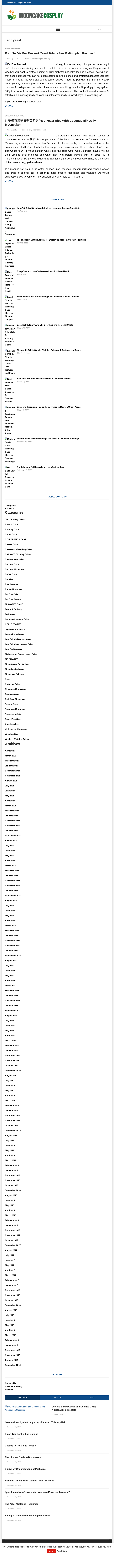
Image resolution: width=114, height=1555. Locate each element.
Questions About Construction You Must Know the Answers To (38, 1492)
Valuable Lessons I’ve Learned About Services (29, 1480)
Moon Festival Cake (14, 669)
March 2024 (10, 865)
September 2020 (13, 1070)
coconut (25, 130)
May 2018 (9, 1205)
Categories (10, 505)
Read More (62, 1551)
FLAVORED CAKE (14, 604)
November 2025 (12, 775)
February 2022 (12, 990)
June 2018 (10, 1200)
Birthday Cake (12, 529)
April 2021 (10, 1035)
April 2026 (10, 750)
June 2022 (10, 970)
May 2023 (9, 915)
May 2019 (9, 1150)
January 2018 (11, 1225)
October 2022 (11, 950)
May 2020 (9, 1090)
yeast (51, 59)
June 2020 (10, 1085)
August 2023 (11, 900)
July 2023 (9, 905)
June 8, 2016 (11, 130)
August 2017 (11, 1250)
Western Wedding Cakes (17, 739)
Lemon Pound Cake (14, 634)
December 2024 (12, 820)
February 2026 (12, 760)
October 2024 (11, 830)
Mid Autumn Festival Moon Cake (21, 654)
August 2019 (11, 1135)
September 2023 (13, 895)
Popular (22, 1397)
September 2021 (13, 1010)
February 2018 (12, 1220)
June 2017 (10, 1260)
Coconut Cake (12, 564)
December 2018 (12, 1175)
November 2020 (12, 1060)
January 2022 (11, 995)
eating (34, 59)
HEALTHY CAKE (13, 624)
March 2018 (10, 1215)
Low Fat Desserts (13, 649)
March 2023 (10, 925)
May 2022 (9, 975)
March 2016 (10, 1335)
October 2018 (11, 1185)
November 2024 (12, 825)
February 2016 (12, 1340)
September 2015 (13, 1365)
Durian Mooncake (13, 589)
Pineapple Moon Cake (15, 689)
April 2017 (10, 1270)
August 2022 (11, 960)
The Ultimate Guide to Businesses (23, 1457)
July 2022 (9, 965)
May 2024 (9, 855)
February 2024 (12, 870)
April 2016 (10, 1330)
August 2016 (11, 1310)
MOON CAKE (11, 659)
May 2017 (9, 1265)
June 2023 (10, 910)
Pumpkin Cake (12, 694)
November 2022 (12, 945)
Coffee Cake (11, 574)
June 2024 (10, 850)
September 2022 (13, 955)
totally (46, 59)
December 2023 (12, 880)
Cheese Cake (11, 544)
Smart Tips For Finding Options (21, 1434)
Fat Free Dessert (13, 49)
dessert (28, 59)
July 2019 (9, 1140)
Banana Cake (11, 524)
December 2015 (12, 1350)
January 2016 (11, 1345)
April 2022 (10, 980)
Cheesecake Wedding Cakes (18, 549)
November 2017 (12, 1235)
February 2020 (12, 1105)
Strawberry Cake (13, 714)
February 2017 (12, 1280)
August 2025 (11, 780)
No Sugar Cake (12, 684)
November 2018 (12, 1180)
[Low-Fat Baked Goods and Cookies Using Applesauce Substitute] (27, 1406)
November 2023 (12, 885)
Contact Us (10, 1383)
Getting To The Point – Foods (20, 1446)
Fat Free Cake (11, 594)
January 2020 (11, 1110)
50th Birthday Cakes (15, 519)
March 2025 (10, 805)
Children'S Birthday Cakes (18, 554)
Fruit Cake (10, 614)
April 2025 (10, 800)
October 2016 (11, 1300)
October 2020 (11, 1065)
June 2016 (10, 1320)
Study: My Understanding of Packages (25, 1469)
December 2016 (12, 1290)
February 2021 (12, 1045)
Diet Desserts (11, 584)
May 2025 (9, 795)
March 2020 (10, 1100)
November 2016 (12, 1295)
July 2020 (9, 1080)
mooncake (37, 130)
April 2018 (10, 1210)
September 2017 (13, 1245)
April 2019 (10, 1155)
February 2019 (12, 1165)
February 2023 (12, 930)
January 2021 (11, 1050)
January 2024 (11, 875)
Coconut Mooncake (14, 116)
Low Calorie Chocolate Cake (19, 644)
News (7, 679)
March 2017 (10, 1275)
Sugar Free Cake (13, 719)
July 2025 (9, 785)
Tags (91, 1397)
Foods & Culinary (13, 609)
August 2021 (11, 1015)
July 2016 (9, 1315)
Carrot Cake (11, 534)
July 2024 (9, 845)
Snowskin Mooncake (15, 709)
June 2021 (10, 1025)
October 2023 (11, 890)
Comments (57, 1397)
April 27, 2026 (58, 1414)
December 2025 (12, 770)
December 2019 (12, 1115)
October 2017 (11, 1240)
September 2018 (13, 1190)
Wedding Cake (12, 734)
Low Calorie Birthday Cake (18, 639)
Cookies (9, 579)
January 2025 (11, 815)
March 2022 (10, 985)
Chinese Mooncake (14, 559)
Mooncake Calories (14, 674)
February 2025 (12, 810)
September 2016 (13, 1305)
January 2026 (11, 765)
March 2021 (10, 1040)
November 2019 (12, 1120)
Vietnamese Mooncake (16, 729)
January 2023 (11, 935)
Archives (9, 508)
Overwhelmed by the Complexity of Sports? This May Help (35, 1422)
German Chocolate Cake (17, 619)
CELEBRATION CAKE (16, 539)
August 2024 (11, 840)
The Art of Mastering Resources (21, 1504)
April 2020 (10, 1095)
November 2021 (12, 1000)
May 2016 (9, 1325)
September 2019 (13, 1130)
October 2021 (11, 1005)
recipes (40, 59)
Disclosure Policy (13, 1386)
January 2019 (11, 1170)
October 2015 (11, 1360)
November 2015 (12, 1355)
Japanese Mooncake (15, 629)
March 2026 (10, 755)
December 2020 (12, 1055)
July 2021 (9, 1020)
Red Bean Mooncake (15, 699)
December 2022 (12, 940)
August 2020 (11, 1075)
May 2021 (9, 1030)
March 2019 (10, 1160)
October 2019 (11, 1125)
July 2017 (9, 1255)
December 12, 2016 (13, 1427)
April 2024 (10, 860)
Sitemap (9, 1389)
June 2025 (10, 790)
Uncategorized (12, 724)
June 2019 (10, 1145)
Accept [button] (52, 1551)
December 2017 (12, 1230)
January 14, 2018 (13, 59)
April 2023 (10, 920)
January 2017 (11, 1285)
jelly (30, 130)
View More (12, 106)
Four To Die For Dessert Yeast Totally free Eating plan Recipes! (50, 53)
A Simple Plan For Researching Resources (27, 1515)
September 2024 (13, 835)
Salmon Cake (11, 704)
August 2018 (11, 1195)
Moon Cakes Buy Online (17, 664)
